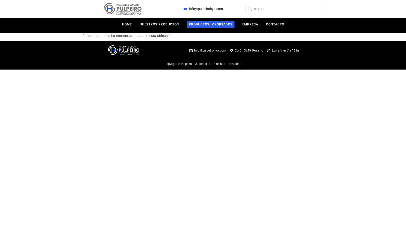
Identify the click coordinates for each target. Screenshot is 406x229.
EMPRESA (250, 24)
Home (127, 24)
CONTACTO (275, 24)
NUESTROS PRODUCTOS (159, 24)
